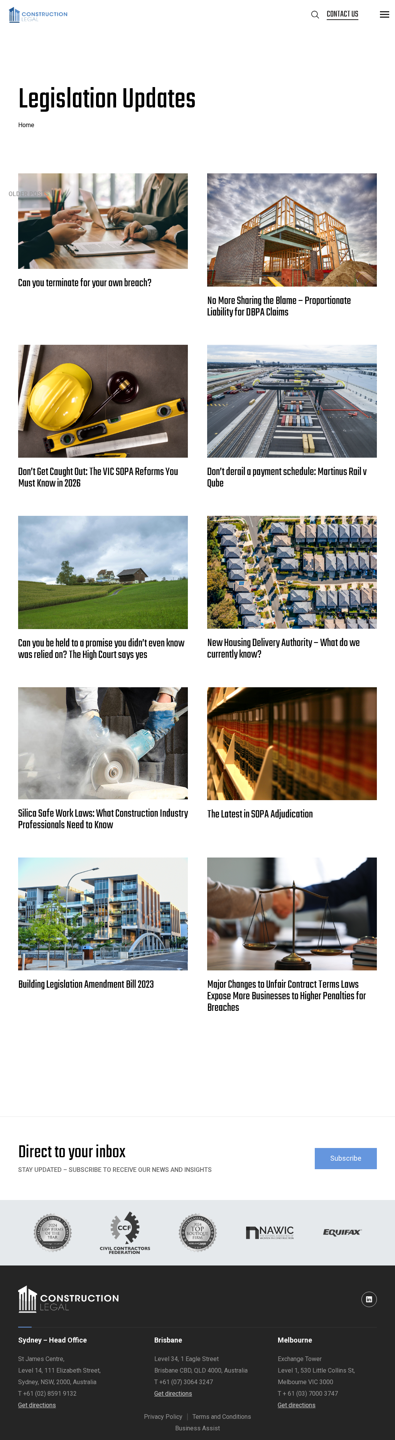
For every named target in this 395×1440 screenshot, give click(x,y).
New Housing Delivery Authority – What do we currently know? (283, 649)
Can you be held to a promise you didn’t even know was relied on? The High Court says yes (101, 649)
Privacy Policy (163, 1416)
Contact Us (342, 14)
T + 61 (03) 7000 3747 (308, 1393)
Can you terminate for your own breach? (85, 283)
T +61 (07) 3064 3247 (183, 1382)
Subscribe (345, 1158)
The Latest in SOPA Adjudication (260, 815)
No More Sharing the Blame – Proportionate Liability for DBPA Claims (279, 307)
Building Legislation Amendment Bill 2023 (86, 985)
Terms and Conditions (221, 1416)
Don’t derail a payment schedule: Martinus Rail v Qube (287, 478)
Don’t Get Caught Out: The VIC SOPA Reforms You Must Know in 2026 (98, 478)
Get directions (37, 1405)
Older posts (28, 194)
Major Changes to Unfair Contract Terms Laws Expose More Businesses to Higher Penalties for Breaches (286, 996)
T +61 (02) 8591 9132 (47, 1393)
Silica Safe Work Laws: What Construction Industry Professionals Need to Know (103, 819)
